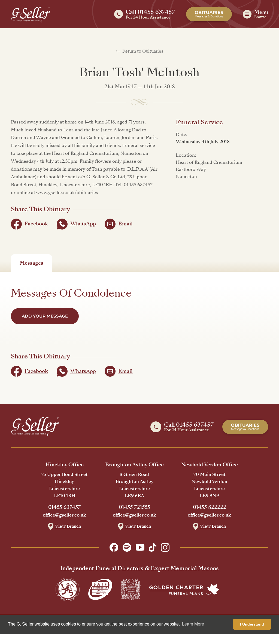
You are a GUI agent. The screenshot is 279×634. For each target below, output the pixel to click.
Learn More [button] (193, 624)
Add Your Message (45, 316)
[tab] (31, 263)
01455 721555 (134, 507)
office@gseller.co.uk (64, 515)
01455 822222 (209, 507)
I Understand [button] (252, 624)
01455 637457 (64, 507)
